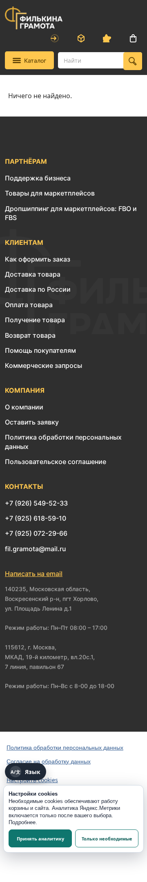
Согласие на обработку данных (49, 761)
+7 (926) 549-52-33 (36, 503)
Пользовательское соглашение (55, 461)
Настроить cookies (32, 780)
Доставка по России (38, 289)
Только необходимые (107, 839)
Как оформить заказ (37, 259)
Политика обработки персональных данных (65, 747)
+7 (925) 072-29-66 (36, 533)
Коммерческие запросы (43, 365)
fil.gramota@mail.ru (35, 549)
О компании (24, 407)
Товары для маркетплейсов (50, 193)
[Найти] (132, 61)
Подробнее (22, 822)
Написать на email (33, 574)
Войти (55, 38)
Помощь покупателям (40, 350)
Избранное (107, 38)
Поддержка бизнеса (38, 178)
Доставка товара (32, 274)
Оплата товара (29, 305)
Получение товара (35, 320)
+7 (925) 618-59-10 (35, 518)
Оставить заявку (32, 422)
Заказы (81, 38)
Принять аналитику (40, 839)
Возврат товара (30, 335)
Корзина (133, 38)
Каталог (35, 60)
